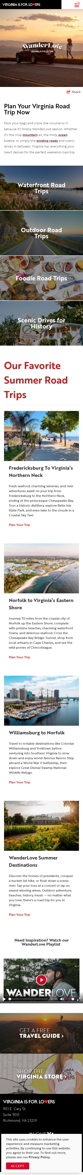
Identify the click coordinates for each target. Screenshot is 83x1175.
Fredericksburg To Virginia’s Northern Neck (41, 471)
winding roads (47, 140)
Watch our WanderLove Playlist (45, 942)
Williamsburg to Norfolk (37, 732)
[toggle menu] (77, 4)
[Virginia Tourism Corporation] (21, 4)
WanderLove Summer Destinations (33, 861)
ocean (62, 134)
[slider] (28, 999)
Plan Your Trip (19, 524)
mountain (30, 134)
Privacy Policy (39, 1157)
